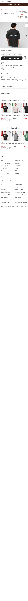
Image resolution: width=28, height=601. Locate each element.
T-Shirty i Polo (23, 206)
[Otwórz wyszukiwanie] (15, 1)
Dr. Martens (4, 168)
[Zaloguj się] (18, 1)
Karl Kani (17, 173)
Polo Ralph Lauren (19, 171)
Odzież (9, 206)
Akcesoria (3, 189)
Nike (2, 160)
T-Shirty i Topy (18, 184)
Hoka (16, 168)
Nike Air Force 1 (5, 197)
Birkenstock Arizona (20, 192)
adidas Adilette (19, 189)
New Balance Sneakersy (21, 195)
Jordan (17, 163)
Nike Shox (17, 200)
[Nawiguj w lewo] (1, 36)
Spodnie (3, 187)
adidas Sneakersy (5, 192)
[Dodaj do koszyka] (10, 104)
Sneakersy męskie (5, 202)
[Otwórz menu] (2, 1)
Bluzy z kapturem (19, 187)
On (2, 176)
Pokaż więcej (4, 82)
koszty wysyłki (24, 12)
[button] (14, 35)
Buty (2, 184)
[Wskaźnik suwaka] (12, 47)
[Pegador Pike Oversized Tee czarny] (6, 108)
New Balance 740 (5, 195)
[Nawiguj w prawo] (26, 36)
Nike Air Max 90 (5, 200)
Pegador (3, 11)
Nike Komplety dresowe (21, 202)
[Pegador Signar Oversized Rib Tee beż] (17, 108)
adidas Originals (19, 160)
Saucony (3, 171)
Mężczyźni (3, 206)
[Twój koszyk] (25, 1)
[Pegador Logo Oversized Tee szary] (17, 136)
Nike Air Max (18, 197)
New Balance (4, 165)
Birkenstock (18, 165)
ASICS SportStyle (5, 163)
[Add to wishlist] (26, 26)
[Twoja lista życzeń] (22, 1)
